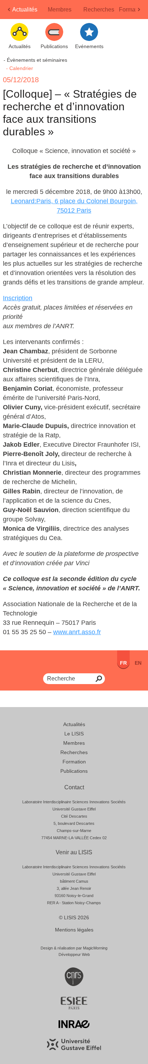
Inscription (17, 298)
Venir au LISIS (74, 852)
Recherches (98, 9)
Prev (9, 11)
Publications (74, 771)
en (138, 663)
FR (123, 663)
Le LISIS (74, 734)
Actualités (24, 9)
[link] (51, 191)
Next (140, 11)
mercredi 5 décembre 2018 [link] (51, 191)
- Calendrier (19, 68)
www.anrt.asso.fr (77, 632)
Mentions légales (74, 930)
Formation (132, 9)
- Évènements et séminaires (35, 60)
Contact (74, 787)
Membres (59, 9)
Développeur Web (74, 954)
